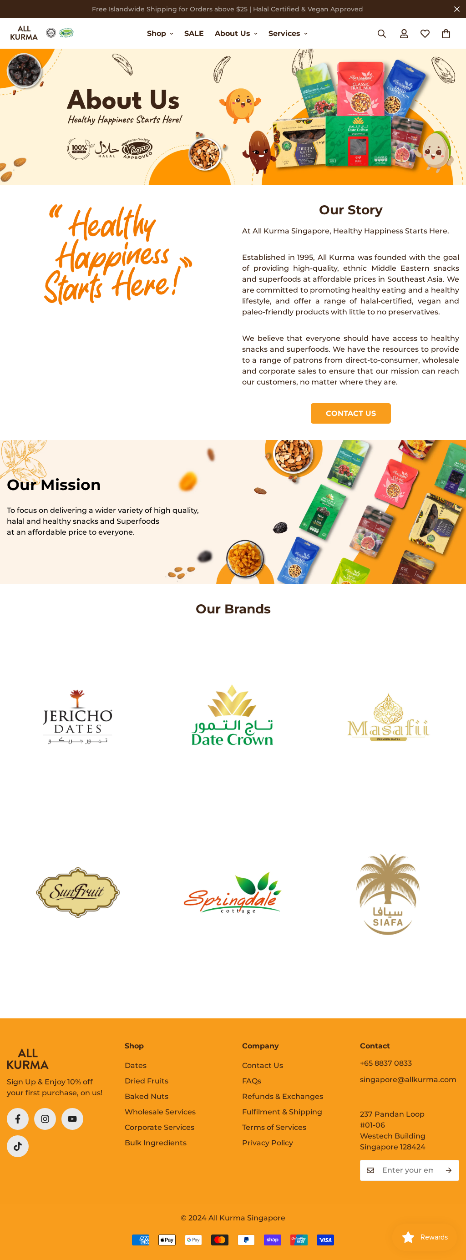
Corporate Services (159, 1127)
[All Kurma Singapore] (42, 33)
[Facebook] (18, 1119)
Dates (136, 1065)
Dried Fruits (146, 1081)
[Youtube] (72, 1119)
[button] (446, 33)
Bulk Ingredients (156, 1143)
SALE (194, 33)
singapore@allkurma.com (408, 1079)
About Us (232, 33)
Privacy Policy (267, 1143)
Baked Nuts (146, 1096)
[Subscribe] (449, 1170)
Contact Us (262, 1065)
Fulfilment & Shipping (282, 1112)
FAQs (251, 1081)
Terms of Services (274, 1127)
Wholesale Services (160, 1112)
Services (284, 33)
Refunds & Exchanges (282, 1096)
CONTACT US (351, 413)
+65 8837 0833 (386, 1063)
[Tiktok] (18, 1146)
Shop (156, 33)
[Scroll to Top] (448, 1210)
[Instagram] (45, 1119)
